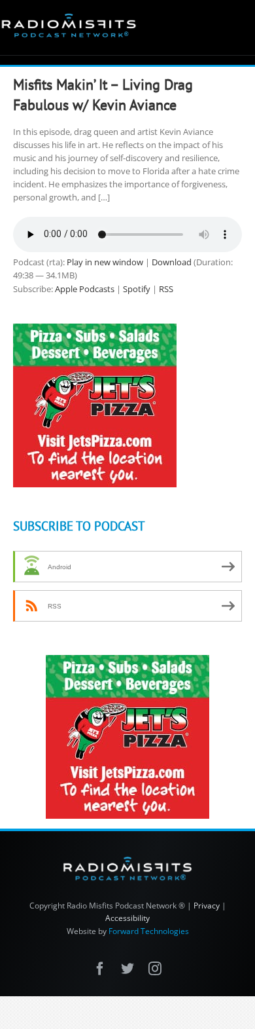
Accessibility (127, 918)
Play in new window (105, 262)
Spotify (136, 289)
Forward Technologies (149, 931)
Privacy (207, 905)
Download (172, 262)
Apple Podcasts (84, 289)
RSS (166, 289)
